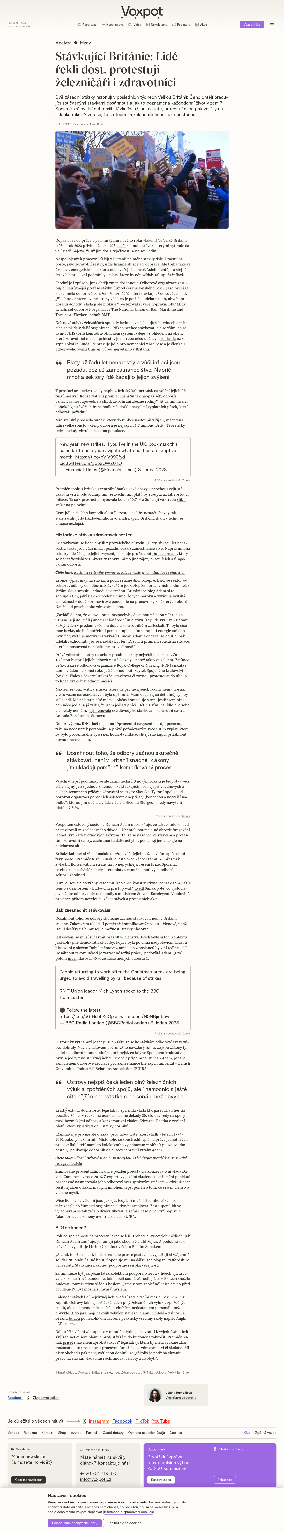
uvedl (139, 888)
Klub (252, 24)
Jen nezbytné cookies (124, 1523)
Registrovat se (161, 1479)
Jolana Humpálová (91, 124)
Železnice (111, 1372)
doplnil (121, 1353)
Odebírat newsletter (28, 1479)
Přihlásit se (225, 1479)
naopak (148, 396)
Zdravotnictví (131, 1372)
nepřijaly (135, 797)
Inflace (97, 1372)
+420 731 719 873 (99, 1473)
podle (107, 406)
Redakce (30, 1433)
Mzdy (72, 1372)
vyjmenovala (100, 710)
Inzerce (76, 1433)
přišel (68, 1342)
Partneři (92, 1433)
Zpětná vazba (265, 1433)
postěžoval (129, 304)
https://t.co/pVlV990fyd (100, 457)
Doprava (84, 1372)
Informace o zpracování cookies (128, 1512)
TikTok (142, 1421)
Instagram (99, 1421)
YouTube (161, 1421)
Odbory (160, 1372)
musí (72, 958)
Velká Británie (178, 1372)
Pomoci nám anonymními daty (74, 1523)
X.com (186, 480)
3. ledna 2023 (152, 470)
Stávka (148, 1372)
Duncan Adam (164, 553)
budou (74, 1318)
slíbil (181, 499)
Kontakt (48, 1433)
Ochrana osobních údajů (146, 1433)
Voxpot (13, 1433)
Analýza (63, 43)
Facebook (15, 1398)
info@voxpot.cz (95, 1479)
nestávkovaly (120, 660)
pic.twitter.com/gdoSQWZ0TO (91, 463)
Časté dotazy (113, 1433)
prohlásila (167, 338)
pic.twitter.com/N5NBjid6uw (140, 1016)
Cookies (175, 1433)
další (121, 245)
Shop (62, 1433)
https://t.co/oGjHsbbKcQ (85, 1016)
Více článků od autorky (181, 1397)
